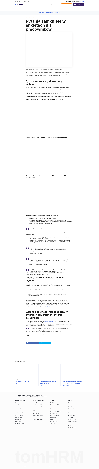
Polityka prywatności (72, 421)
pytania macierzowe (51, 306)
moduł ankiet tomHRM (49, 321)
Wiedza (52, 4)
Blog (17, 379)
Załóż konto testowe (78, 4)
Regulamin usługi (71, 415)
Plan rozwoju (53, 417)
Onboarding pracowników (38, 406)
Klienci (46, 4)
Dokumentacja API (54, 421)
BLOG (27, 17)
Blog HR (52, 402)
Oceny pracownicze (19, 415)
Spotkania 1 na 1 (18, 419)
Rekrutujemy (70, 406)
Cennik (42, 4)
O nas (69, 402)
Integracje (52, 419)
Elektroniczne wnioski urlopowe (21, 402)
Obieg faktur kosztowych (38, 422)
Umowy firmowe (36, 424)
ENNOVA (21, 466)
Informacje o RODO (72, 419)
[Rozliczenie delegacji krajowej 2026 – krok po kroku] (49, 370)
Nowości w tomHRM (54, 404)
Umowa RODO (71, 417)
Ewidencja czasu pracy (19, 404)
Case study (57, 12)
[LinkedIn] (20, 1)
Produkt (36, 4)
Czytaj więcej (19, 383)
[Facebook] (15, 1)
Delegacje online (18, 408)
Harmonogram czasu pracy (20, 406)
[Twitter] (17, 1)
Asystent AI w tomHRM (22, 381)
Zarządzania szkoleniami (20, 423)
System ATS (35, 402)
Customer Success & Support (56, 411)
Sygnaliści (35, 426)
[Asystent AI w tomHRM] (26, 370)
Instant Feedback (18, 417)
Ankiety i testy (18, 421)
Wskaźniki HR (49, 12)
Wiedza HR (41, 12)
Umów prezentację (66, 4)
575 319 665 (82, 1)
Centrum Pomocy (53, 413)
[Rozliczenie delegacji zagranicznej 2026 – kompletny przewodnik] (73, 370)
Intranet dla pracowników (38, 415)
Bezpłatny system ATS (37, 404)
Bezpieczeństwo (71, 408)
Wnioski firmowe (36, 413)
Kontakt (57, 4)
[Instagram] (22, 1)
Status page (52, 423)
